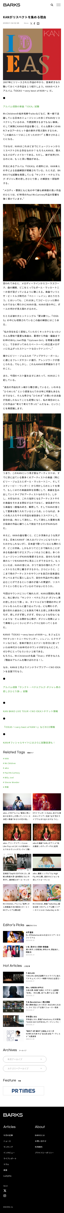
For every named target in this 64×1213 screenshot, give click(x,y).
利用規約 (39, 1147)
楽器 (5, 1170)
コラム (6, 1164)
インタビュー (9, 1152)
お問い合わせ (40, 1141)
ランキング (8, 1147)
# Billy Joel (8, 777)
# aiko (6, 768)
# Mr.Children (9, 763)
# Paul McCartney (11, 772)
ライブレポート (10, 1158)
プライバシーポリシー (44, 1152)
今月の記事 (8, 1135)
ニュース (7, 1141)
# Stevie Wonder (11, 782)
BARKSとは (40, 1135)
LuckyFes (7, 1175)
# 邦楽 (6, 787)
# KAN (6, 758)
